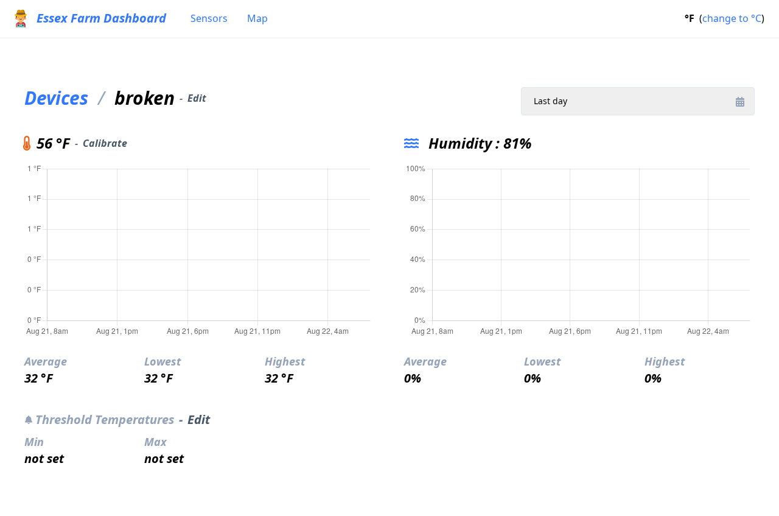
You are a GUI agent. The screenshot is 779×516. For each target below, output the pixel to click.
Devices (56, 98)
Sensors (209, 18)
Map (257, 18)
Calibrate (105, 143)
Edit (196, 98)
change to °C (731, 18)
